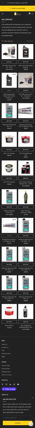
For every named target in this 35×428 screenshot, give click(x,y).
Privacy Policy (6, 365)
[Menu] (3, 14)
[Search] (32, 14)
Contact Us (5, 347)
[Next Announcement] (32, 3)
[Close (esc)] (32, 397)
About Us (4, 344)
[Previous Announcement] (3, 3)
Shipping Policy (6, 372)
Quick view (9, 62)
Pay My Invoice (6, 353)
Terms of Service (7, 375)
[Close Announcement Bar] (34, 8)
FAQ (3, 350)
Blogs (3, 356)
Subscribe (17, 423)
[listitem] (17, 3)
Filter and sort (8, 41)
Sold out (9, 90)
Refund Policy (6, 368)
